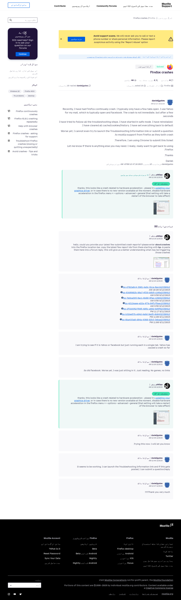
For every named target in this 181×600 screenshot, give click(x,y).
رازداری (134, 594)
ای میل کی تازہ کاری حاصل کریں (23, 72)
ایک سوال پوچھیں (81, 6)
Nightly (93, 558)
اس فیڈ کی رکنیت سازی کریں (22, 77)
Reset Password (52, 553)
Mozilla (166, 526)
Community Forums (107, 6)
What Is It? (54, 549)
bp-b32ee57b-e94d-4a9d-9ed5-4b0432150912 (146, 314)
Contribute (60, 6)
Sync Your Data (52, 558)
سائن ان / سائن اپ (18, 5)
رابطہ (112, 594)
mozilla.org (167, 594)
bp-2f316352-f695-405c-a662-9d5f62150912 (146, 309)
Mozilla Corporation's (116, 580)
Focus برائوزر (125, 563)
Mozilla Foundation (163, 580)
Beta (94, 549)
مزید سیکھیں (76, 39)
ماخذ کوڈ (168, 551)
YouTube (15, 594)
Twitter (169, 556)
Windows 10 (14, 91)
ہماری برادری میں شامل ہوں (158, 561)
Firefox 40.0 (29, 91)
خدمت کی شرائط (150, 594)
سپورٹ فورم (162, 18)
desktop (31, 96)
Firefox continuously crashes (26, 113)
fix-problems (19, 96)
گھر (170, 18)
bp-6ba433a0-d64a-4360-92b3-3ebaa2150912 (146, 319)
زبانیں (38, 580)
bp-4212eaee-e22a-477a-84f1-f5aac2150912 (147, 303)
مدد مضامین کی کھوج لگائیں (138, 6)
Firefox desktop (125, 549)
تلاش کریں (11, 20)
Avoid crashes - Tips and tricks (24, 153)
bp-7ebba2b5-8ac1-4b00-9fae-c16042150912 (146, 298)
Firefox (152, 18)
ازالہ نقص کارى (153, 86)
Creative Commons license (159, 588)
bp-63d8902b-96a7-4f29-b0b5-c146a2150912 (146, 292)
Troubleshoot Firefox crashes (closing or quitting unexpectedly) (25, 144)
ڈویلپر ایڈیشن (88, 544)
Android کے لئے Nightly (85, 563)
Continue (23, 54)
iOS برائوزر (126, 558)
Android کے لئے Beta (86, 553)
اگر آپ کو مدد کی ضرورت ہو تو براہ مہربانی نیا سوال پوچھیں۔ (113, 57)
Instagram (9, 594)
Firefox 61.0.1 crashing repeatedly (25, 120)
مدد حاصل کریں (52, 563)
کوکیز (122, 594)
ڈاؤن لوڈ (128, 544)
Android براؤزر (125, 553)
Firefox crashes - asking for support (25, 135)
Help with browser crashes (27, 127)
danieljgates (158, 100)
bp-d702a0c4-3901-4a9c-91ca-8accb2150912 (146, 287)
